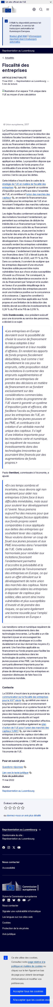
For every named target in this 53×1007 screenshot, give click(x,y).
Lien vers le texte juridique (15, 772)
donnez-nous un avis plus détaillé (24, 815)
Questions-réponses (12, 766)
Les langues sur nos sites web (17, 916)
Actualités (9, 57)
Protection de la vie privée (15, 928)
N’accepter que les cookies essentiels (31, 999)
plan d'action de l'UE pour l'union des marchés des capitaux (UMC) (25, 727)
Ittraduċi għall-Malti (18, 36)
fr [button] (34, 9)
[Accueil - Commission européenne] (9, 9)
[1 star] (6, 808)
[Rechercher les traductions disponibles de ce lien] (15, 187)
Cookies (6, 922)
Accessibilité (8, 867)
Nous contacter (10, 905)
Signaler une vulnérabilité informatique (21, 911)
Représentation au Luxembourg (18, 790)
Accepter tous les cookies (28, 991)
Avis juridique (9, 934)
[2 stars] (8, 808)
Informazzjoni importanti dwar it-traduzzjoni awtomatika (25, 39)
